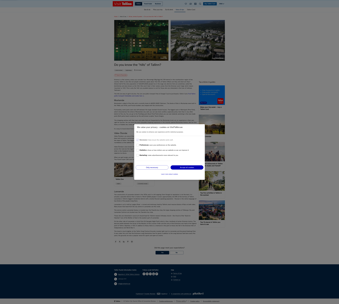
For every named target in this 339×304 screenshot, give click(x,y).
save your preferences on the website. (157, 145)
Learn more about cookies (169, 174)
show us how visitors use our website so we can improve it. (164, 150)
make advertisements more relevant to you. (158, 155)
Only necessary (152, 167)
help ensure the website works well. (156, 140)
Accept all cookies (187, 167)
